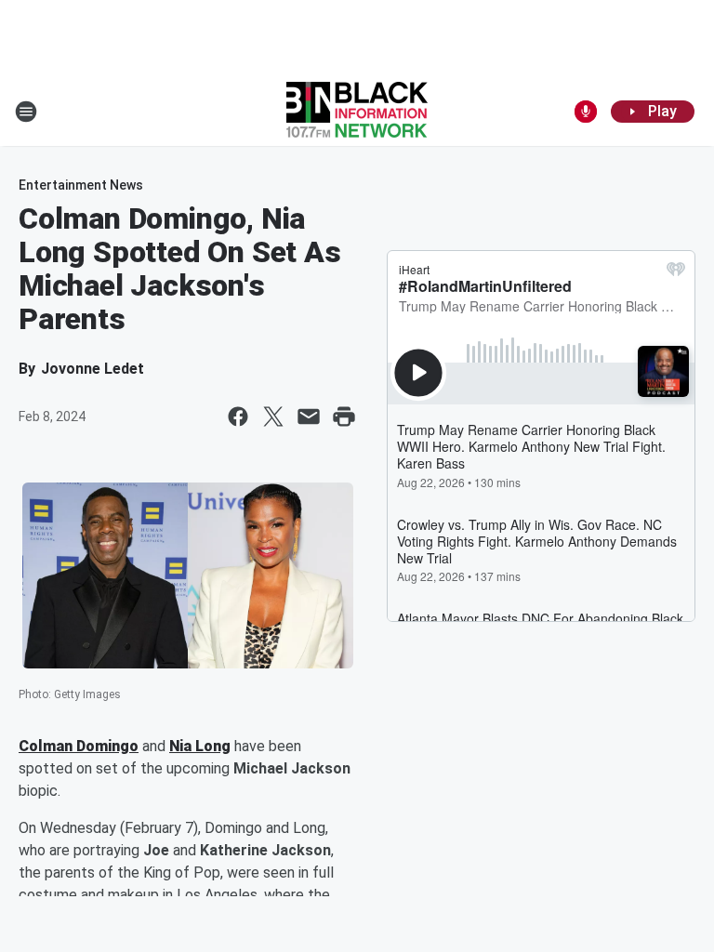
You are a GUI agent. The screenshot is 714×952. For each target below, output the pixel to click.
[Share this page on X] (273, 416)
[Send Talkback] (586, 111)
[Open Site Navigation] (26, 111)
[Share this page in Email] (309, 416)
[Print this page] (344, 416)
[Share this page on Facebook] (238, 416)
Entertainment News (81, 185)
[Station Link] (357, 111)
